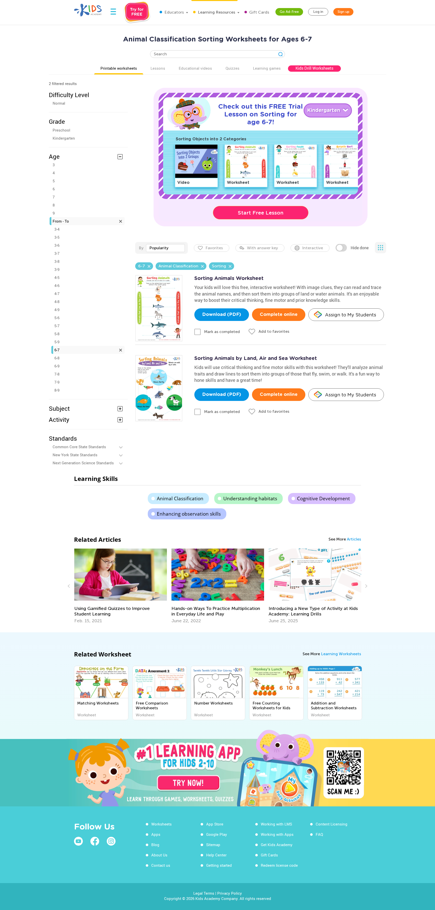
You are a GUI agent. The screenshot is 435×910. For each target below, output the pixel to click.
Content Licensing (331, 823)
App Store (214, 823)
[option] (168, 586)
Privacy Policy (229, 893)
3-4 (56, 229)
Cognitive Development (323, 498)
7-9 (56, 382)
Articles (354, 539)
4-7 (56, 293)
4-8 (56, 301)
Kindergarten (64, 138)
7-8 (56, 374)
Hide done (360, 248)
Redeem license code (279, 865)
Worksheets (161, 823)
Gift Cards (258, 12)
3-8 (56, 261)
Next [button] (365, 586)
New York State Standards (75, 454)
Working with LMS (276, 823)
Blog (155, 844)
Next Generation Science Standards (83, 462)
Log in (318, 12)
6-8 (56, 357)
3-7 (56, 253)
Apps (155, 834)
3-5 (56, 237)
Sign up (343, 12)
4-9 (56, 309)
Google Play (216, 834)
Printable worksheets (118, 68)
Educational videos (195, 68)
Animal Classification (180, 498)
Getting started (219, 865)
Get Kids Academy (277, 844)
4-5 (56, 277)
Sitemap (213, 844)
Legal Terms (203, 893)
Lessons (158, 68)
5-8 (56, 333)
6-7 (56, 349)
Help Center (216, 854)
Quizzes (232, 68)
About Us (159, 854)
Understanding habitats (250, 498)
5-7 (56, 325)
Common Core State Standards (79, 446)
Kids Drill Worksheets (314, 68)
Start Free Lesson (260, 213)
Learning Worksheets (341, 653)
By (141, 247)
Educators (173, 12)
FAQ (319, 834)
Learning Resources (216, 12)
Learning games (267, 68)
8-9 (56, 390)
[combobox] (165, 248)
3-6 (56, 245)
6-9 (56, 365)
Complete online (279, 314)
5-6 (56, 317)
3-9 (56, 269)
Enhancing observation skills (189, 514)
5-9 (56, 341)
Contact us (160, 865)
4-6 (56, 285)
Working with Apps (277, 834)
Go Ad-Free (289, 12)
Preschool (61, 130)
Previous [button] (69, 586)
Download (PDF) (221, 314)
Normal (59, 103)
